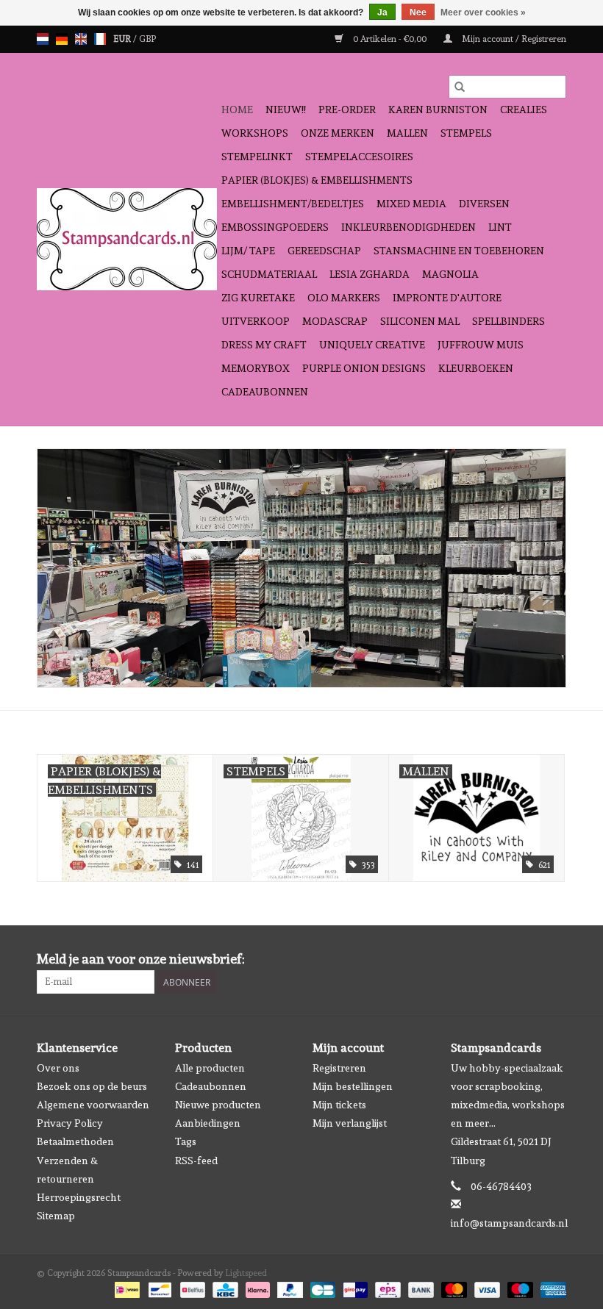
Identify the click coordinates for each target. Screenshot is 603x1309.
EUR (123, 39)
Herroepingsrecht (79, 1197)
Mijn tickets (339, 1105)
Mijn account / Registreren (513, 39)
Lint (500, 227)
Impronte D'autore (447, 298)
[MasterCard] (452, 1288)
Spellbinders (508, 321)
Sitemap (56, 1216)
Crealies (523, 109)
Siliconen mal (420, 321)
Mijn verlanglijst (350, 1123)
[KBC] (223, 1288)
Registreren (339, 1068)
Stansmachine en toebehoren (459, 251)
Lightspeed (246, 1273)
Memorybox (255, 368)
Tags (185, 1141)
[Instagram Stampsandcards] (554, 959)
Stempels (466, 133)
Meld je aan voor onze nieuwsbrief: (141, 958)
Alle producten (210, 1068)
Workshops (254, 133)
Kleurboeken (475, 368)
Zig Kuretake (258, 298)
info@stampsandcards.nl (509, 1223)
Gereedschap (324, 251)
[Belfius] (191, 1288)
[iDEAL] (126, 1288)
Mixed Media (411, 203)
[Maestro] (518, 1288)
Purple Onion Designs (364, 368)
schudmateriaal (269, 274)
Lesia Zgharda (369, 274)
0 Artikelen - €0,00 (390, 39)
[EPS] (386, 1288)
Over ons (58, 1068)
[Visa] (485, 1288)
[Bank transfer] (419, 1288)
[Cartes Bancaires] (321, 1288)
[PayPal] (288, 1288)
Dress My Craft (264, 345)
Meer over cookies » (483, 12)
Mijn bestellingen (353, 1086)
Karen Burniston (438, 109)
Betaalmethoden (75, 1141)
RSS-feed (196, 1160)
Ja (382, 12)
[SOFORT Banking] (256, 1288)
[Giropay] (354, 1288)
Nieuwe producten (218, 1105)
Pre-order (347, 109)
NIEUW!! (285, 109)
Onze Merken (337, 133)
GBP (147, 39)
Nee (418, 12)
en (81, 39)
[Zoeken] (460, 86)
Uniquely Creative (372, 345)
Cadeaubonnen (264, 392)
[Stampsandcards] (127, 239)
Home (237, 109)
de (62, 39)
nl (43, 39)
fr (100, 39)
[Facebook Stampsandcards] (528, 959)
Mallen (407, 133)
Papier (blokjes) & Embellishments (317, 180)
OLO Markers (343, 298)
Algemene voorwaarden (93, 1105)
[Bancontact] (158, 1288)
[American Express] (550, 1288)
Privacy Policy (70, 1123)
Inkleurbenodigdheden (408, 227)
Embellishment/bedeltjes (292, 203)
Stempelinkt (257, 156)
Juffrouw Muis (481, 345)
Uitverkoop (255, 321)
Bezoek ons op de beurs (92, 1086)
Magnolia (450, 274)
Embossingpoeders (275, 227)
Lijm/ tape (248, 251)
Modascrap (335, 321)
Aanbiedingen (207, 1123)
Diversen (484, 203)
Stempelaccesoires (359, 156)
